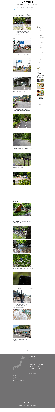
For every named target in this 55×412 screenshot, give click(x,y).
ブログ (29, 4)
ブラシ (39, 40)
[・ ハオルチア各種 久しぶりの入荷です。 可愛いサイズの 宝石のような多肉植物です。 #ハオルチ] (39, 94)
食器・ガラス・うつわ (41, 39)
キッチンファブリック (41, 42)
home (18, 4)
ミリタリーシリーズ (41, 55)
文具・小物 (40, 48)
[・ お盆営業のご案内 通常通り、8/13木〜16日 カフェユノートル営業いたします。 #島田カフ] (39, 84)
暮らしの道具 (38, 36)
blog (39, 67)
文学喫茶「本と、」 (39, 366)
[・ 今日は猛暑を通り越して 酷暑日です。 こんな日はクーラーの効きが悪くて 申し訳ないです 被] (42, 84)
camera (39, 62)
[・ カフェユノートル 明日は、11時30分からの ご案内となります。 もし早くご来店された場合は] (42, 87)
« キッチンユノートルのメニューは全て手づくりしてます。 (18, 350)
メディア (25, 4)
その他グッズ (40, 35)
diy (39, 65)
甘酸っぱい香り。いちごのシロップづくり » (28, 350)
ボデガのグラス (40, 45)
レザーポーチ (40, 44)
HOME (14, 7)
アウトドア (38, 27)
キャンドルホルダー (41, 47)
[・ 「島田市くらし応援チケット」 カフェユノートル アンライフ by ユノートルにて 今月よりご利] (42, 94)
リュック (40, 30)
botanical (40, 60)
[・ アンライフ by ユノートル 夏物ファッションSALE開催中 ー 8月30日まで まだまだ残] (39, 80)
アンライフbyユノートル (40, 364)
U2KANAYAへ (40, 104)
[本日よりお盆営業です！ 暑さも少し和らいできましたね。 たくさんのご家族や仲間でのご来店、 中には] (42, 80)
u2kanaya (40, 59)
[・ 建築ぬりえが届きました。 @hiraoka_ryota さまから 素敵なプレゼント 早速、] (39, 87)
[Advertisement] (23, 195)
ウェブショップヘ (40, 105)
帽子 (39, 56)
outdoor (15, 7)
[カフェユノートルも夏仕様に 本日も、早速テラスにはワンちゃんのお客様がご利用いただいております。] (42, 91)
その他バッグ (40, 31)
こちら (25, 32)
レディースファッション (41, 52)
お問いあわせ (36, 4)
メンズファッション (41, 51)
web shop (32, 4)
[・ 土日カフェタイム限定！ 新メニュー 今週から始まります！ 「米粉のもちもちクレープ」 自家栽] (39, 91)
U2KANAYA (21, 4)
